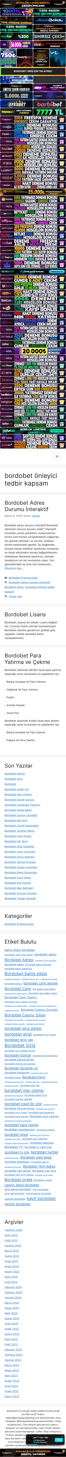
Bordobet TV (14, 1147)
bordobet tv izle (17, 1152)
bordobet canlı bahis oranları (16, 994)
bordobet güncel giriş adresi (20, 1063)
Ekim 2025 (11, 1235)
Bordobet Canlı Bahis (44, 989)
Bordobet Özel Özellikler (19, 846)
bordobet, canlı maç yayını (19, 954)
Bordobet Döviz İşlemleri (20, 856)
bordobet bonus (13, 983)
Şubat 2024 (12, 1318)
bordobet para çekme (21, 1125)
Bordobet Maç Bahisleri (19, 888)
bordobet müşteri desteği (18, 1099)
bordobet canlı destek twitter (16, 1006)
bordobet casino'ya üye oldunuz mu (42, 1006)
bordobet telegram (42, 1142)
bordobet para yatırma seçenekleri (18, 1121)
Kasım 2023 (12, 1334)
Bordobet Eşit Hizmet (18, 882)
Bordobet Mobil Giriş (36, 1095)
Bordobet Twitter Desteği (20, 898)
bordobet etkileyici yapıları (35, 1020)
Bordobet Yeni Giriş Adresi (19, 1174)
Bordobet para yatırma (44, 1116)
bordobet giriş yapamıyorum (20, 1050)
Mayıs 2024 (12, 1302)
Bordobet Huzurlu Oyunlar (21, 893)
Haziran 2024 (13, 1297)
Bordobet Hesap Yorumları (21, 867)
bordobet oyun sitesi (16, 1112)
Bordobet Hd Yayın (16, 841)
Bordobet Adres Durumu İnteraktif (27, 505)
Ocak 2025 (11, 1261)
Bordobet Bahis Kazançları (21, 872)
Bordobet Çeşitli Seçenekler (22, 825)
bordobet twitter (44, 1152)
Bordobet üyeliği (43, 1180)
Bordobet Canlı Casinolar (20, 851)
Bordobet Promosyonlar (23, 577)
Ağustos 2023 (13, 1349)
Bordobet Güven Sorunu (19, 799)
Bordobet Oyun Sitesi (18, 877)
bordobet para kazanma (41, 1112)
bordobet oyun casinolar (45, 1109)
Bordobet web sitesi (36, 1157)
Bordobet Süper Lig (17, 789)
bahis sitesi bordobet (20, 950)
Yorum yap (15, 596)
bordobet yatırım (40, 1162)
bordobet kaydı (13, 1077)
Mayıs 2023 (12, 1365)
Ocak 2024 (11, 1323)
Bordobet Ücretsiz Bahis (20, 830)
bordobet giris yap (19, 1040)
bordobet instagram (17, 1072)
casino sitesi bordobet (22, 1185)
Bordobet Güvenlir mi (21, 1068)
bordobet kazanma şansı (14, 1082)
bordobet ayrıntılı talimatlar (45, 960)
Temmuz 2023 (13, 1354)
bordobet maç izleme (24, 1090)
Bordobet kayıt (33, 1077)
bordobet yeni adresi (18, 1170)
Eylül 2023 (11, 1344)
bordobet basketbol (12, 979)
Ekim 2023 (11, 1339)
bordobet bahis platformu (18, 968)
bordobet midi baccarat (14, 1096)
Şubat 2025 (12, 1256)
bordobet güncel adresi (19, 1059)
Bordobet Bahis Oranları (38, 964)
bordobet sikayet (45, 1129)
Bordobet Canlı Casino (21, 997)
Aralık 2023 (12, 1328)
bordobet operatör (50, 1105)
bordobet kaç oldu (32, 1082)
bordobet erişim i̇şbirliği (14, 1020)
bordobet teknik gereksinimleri (17, 1143)
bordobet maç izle (30, 1085)
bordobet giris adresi (23, 1028)
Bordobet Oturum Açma (19, 1108)
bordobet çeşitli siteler (44, 1175)
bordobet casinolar (12, 1010)
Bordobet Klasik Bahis (18, 810)
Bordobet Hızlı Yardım (18, 836)
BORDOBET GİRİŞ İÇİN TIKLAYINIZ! (33, 71)
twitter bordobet (17, 1204)
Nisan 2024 (12, 1308)
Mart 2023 (11, 1375)
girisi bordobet (41, 1189)
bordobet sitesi (16, 1134)
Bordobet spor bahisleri (35, 1139)
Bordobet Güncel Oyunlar (20, 862)
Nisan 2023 (12, 1370)
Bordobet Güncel (18, 1055)
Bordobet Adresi (15, 773)
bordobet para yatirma (17, 1116)
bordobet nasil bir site (23, 1104)
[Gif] (33, 192)
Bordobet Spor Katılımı (18, 794)
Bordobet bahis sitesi (26, 973)
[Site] (33, 119)
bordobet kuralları (12, 1086)
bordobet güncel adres (45, 1055)
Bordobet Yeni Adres (39, 1166)
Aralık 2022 (12, 1391)
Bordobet (11, 784)
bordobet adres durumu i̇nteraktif (29, 582)
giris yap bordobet (14, 1193)
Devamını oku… (14, 568)
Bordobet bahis (14, 587)
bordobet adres (45, 954)
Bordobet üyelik (19, 1179)
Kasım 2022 (12, 1396)
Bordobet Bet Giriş (16, 820)
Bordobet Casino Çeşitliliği (21, 815)
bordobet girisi (18, 1034)
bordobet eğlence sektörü (15, 1024)
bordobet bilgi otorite (49, 979)
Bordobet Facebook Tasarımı (22, 804)
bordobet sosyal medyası (39, 1135)
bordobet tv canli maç (38, 1147)
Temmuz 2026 (13, 1230)
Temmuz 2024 (13, 1292)
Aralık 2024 (12, 1266)
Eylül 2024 (11, 1282)
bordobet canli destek (40, 983)
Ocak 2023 (11, 1386)
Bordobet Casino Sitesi (25, 1015)
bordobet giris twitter (44, 1034)
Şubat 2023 (12, 1380)
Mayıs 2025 (12, 1250)
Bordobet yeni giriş (44, 1170)
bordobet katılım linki (39, 1073)
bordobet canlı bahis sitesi (43, 993)
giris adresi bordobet (18, 1189)
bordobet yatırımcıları (13, 1167)
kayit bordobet (41, 1198)
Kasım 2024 (12, 1271)
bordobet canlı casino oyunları (21, 1001)
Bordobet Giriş (14, 778)
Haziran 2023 (13, 1360)
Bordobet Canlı (18, 988)
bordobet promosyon (20, 1129)
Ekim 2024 (11, 1276)
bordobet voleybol (12, 1158)
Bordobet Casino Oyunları (39, 1010)
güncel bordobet (15, 1199)
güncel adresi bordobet (38, 1193)
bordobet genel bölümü (35, 1024)
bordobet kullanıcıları (49, 1082)
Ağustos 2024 (13, 1287)
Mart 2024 (11, 1313)
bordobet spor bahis (13, 1139)
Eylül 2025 (11, 1240)
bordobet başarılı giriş (30, 979)
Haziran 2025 (13, 1245)
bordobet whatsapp (17, 1161)
